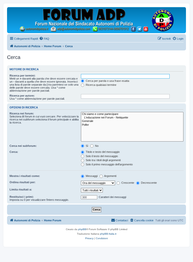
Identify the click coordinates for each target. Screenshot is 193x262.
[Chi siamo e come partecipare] (132, 114)
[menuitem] (44, 39)
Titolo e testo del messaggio (102, 151)
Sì (86, 145)
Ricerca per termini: (22, 75)
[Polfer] (132, 125)
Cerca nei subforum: (23, 145)
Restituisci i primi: (22, 196)
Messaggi (91, 175)
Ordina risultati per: (22, 182)
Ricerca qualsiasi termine (100, 84)
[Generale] (132, 121)
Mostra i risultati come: (25, 175)
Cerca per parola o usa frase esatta (107, 80)
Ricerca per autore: (22, 95)
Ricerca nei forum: (22, 113)
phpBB (82, 229)
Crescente (127, 182)
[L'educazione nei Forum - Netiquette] (132, 117)
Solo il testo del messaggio (101, 156)
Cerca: (14, 151)
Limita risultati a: (21, 189)
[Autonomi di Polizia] (96, 20)
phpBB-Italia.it (108, 233)
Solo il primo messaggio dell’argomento (109, 164)
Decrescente (148, 182)
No (96, 145)
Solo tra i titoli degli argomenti (103, 160)
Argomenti (110, 175)
